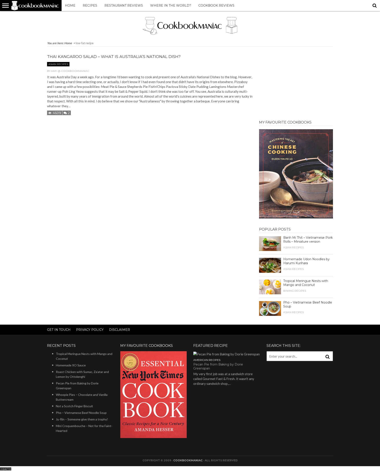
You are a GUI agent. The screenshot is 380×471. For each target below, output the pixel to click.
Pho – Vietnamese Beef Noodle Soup (81, 413)
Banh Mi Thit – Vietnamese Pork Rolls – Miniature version (308, 240)
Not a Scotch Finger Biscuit (74, 406)
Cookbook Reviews (216, 5)
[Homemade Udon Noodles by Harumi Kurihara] (270, 265)
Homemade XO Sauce (71, 365)
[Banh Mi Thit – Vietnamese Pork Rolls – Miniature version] (270, 243)
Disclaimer (119, 330)
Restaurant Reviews (123, 5)
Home (70, 5)
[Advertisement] (296, 80)
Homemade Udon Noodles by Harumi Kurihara (306, 261)
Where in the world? (170, 5)
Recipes (90, 5)
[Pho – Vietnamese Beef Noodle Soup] (270, 308)
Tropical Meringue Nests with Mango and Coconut (305, 283)
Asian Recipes (58, 64)
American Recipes (206, 360)
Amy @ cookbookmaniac (70, 71)
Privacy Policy (90, 330)
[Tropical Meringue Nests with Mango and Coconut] (270, 286)
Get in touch (59, 330)
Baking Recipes (294, 290)
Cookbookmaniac (188, 460)
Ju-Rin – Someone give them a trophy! (82, 419)
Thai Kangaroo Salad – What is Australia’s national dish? (114, 56)
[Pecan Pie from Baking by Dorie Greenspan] (226, 354)
